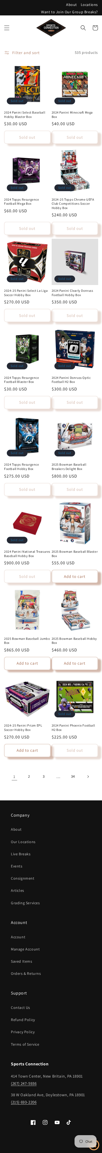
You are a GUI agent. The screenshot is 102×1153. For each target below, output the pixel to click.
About (71, 4)
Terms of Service (25, 1044)
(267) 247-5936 (23, 1083)
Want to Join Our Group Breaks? (69, 11)
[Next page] (88, 777)
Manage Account (25, 949)
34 (73, 776)
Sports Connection (41, 1149)
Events (17, 866)
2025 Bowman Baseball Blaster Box (75, 553)
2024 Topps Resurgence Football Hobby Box (21, 466)
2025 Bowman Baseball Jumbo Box (27, 641)
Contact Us (20, 1007)
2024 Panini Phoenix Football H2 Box (73, 727)
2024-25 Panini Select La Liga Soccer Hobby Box (26, 293)
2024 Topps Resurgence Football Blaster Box (21, 380)
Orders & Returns (26, 973)
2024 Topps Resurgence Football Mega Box (21, 201)
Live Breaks (21, 854)
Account (18, 937)
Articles (17, 890)
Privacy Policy (23, 1031)
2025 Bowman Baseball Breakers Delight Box (69, 466)
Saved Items (21, 961)
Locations (89, 4)
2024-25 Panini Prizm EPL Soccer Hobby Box (23, 727)
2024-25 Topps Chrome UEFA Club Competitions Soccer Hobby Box (73, 203)
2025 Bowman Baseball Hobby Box (74, 641)
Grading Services (25, 902)
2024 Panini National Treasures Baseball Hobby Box (27, 553)
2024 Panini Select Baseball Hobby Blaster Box (24, 114)
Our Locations (23, 841)
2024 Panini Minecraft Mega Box (72, 114)
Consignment (23, 878)
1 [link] (14, 776)
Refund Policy (23, 1019)
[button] (7, 28)
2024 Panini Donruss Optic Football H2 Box (71, 380)
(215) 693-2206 (23, 1102)
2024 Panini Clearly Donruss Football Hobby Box (72, 293)
